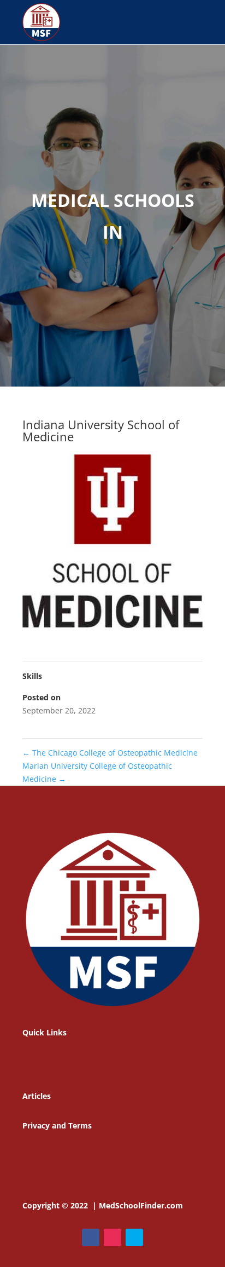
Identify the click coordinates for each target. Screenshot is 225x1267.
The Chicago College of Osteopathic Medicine (110, 752)
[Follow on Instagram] (112, 1237)
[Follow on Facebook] (90, 1237)
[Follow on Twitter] (134, 1237)
